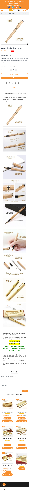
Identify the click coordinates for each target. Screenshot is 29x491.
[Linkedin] (12, 83)
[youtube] (16, 7)
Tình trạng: (4, 66)
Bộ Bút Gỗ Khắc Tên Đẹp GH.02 (21, 412)
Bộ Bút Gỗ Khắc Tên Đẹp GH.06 (21, 439)
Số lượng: (3, 69)
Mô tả (14, 87)
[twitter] (13, 7)
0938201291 (14, 1)
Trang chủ (3, 13)
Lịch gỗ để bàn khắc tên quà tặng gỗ (21, 465)
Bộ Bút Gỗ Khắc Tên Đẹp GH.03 (7, 439)
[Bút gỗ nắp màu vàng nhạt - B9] (14, 10)
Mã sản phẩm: (4, 55)
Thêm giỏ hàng (15, 74)
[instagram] (19, 7)
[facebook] (9, 7)
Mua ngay (15, 77)
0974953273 (21, 1)
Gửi (25, 390)
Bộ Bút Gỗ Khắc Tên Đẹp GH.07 (7, 465)
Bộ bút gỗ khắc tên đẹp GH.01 (7, 412)
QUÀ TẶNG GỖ (11, 13)
